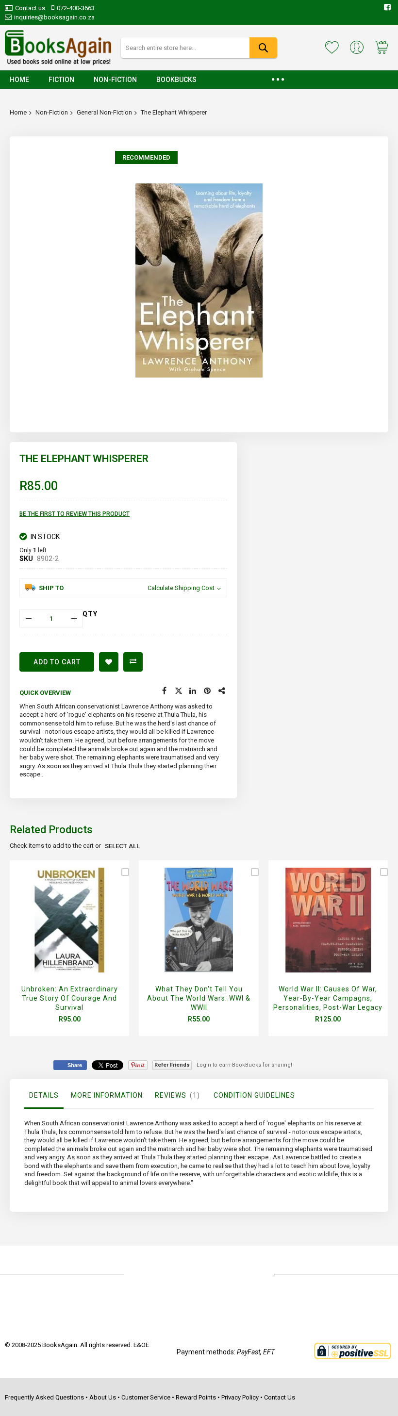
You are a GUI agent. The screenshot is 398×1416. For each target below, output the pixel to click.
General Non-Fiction (104, 112)
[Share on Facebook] (164, 691)
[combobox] (199, 47)
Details (44, 1095)
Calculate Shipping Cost (181, 588)
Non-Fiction (51, 112)
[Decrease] (28, 618)
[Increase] (73, 618)
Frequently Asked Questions (44, 1397)
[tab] (44, 1098)
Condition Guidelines (254, 1095)
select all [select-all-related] (122, 846)
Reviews (176, 1095)
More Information (107, 1095)
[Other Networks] (222, 691)
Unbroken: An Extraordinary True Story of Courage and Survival (69, 998)
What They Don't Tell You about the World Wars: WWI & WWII (198, 998)
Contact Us (279, 1397)
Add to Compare (133, 662)
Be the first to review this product (74, 513)
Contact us (30, 8)
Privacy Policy (240, 1397)
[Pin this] (208, 691)
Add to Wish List (108, 662)
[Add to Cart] (67, 931)
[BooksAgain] (58, 48)
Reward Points (196, 1397)
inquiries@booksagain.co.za (54, 17)
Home (18, 112)
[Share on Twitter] (178, 691)
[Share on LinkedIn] (193, 691)
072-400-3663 (76, 8)
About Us (102, 1397)
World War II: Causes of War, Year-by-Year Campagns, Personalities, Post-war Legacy (327, 998)
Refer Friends (172, 1065)
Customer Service (145, 1397)
